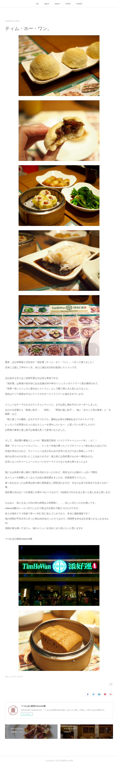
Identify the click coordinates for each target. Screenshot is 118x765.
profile (68, 3)
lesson (57, 3)
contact (79, 3)
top (37, 3)
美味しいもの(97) (10, 676)
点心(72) (20, 676)
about (46, 3)
